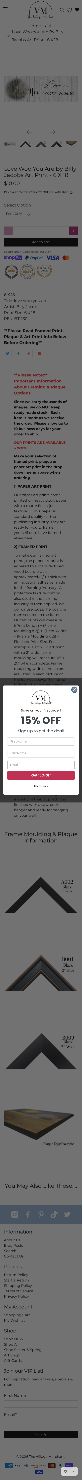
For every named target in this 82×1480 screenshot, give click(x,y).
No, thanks (41, 786)
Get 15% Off (41, 775)
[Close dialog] (74, 690)
